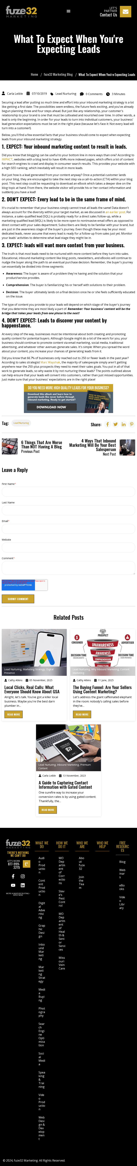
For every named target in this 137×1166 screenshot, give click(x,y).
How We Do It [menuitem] (62, 845)
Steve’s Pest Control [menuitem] (62, 898)
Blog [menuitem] (122, 862)
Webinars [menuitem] (122, 873)
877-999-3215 (14, 865)
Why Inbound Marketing (105, 669)
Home (34, 74)
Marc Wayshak (50, 362)
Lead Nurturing (65, 94)
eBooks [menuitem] (122, 887)
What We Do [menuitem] (41, 845)
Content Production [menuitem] (42, 888)
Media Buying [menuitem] (42, 995)
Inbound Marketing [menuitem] (42, 952)
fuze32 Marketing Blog (58, 74)
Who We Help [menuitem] (102, 845)
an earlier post (115, 212)
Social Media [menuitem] (42, 1058)
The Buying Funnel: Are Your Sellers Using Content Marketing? (102, 689)
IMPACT (7, 159)
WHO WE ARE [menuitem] (82, 845)
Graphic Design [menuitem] (42, 931)
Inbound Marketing (68, 764)
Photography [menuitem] (42, 1012)
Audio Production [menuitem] (42, 865)
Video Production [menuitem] (42, 1102)
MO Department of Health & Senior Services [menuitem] (62, 931)
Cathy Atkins (15, 680)
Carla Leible (15, 94)
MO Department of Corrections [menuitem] (62, 870)
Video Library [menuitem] (122, 902)
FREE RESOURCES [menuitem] (122, 847)
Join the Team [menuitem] (81, 882)
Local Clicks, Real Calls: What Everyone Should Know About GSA (32, 689)
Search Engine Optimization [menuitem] (42, 1034)
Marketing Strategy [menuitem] (42, 974)
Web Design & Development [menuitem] (42, 1128)
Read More (13, 714)
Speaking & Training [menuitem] (42, 1079)
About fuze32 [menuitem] (82, 863)
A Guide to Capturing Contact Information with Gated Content (65, 784)
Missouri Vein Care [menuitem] (62, 963)
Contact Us (108, 14)
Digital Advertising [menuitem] (42, 910)
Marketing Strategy (34, 669)
